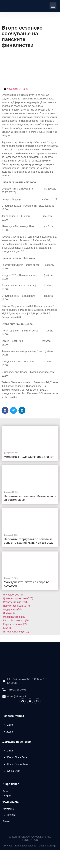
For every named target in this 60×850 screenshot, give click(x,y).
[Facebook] (22, 701)
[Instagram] (37, 701)
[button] (53, 5)
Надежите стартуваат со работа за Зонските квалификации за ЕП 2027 (29, 540)
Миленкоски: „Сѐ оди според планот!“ (29, 456)
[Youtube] (30, 701)
